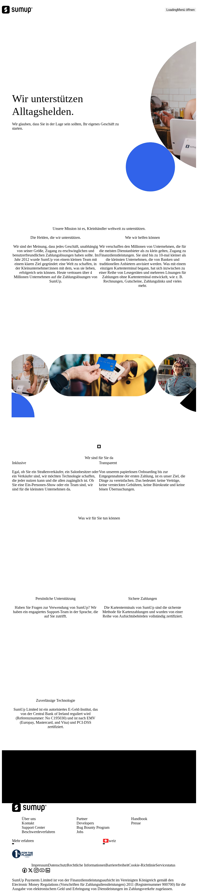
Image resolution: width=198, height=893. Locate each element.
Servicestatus (165, 865)
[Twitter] (30, 870)
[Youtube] (42, 870)
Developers (85, 823)
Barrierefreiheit (117, 865)
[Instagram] (36, 870)
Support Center (33, 827)
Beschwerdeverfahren (38, 832)
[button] (55, 844)
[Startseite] (29, 810)
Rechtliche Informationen (86, 865)
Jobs (80, 832)
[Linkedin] (48, 870)
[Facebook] (25, 870)
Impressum (39, 865)
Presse (136, 823)
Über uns (29, 819)
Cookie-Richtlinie (142, 865)
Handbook (139, 819)
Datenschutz (57, 865)
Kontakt (28, 823)
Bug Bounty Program (93, 827)
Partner (82, 819)
